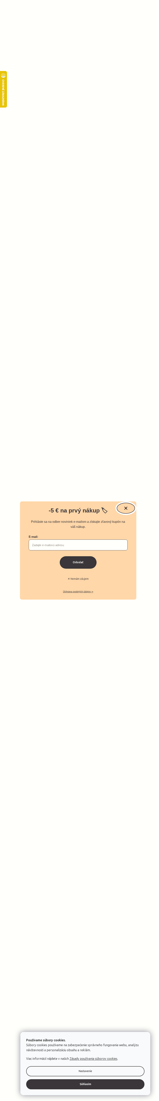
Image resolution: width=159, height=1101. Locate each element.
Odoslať (78, 562)
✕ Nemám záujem (78, 579)
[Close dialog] (126, 508)
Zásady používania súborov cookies (93, 1059)
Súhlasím (85, 1084)
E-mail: (33, 536)
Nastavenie (85, 1071)
